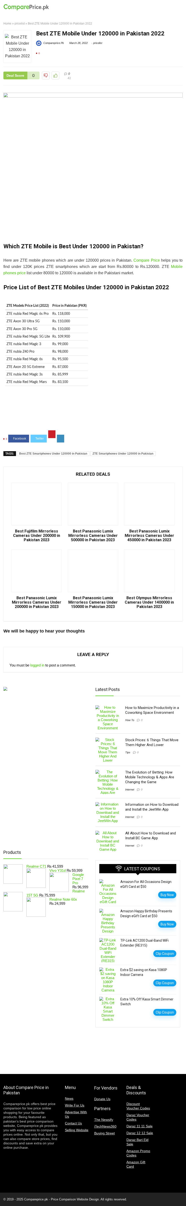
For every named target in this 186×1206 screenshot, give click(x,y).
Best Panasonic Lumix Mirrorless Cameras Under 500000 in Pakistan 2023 (93, 535)
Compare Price (146, 260)
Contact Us (73, 1123)
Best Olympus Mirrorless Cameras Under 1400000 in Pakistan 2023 (149, 602)
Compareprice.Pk (53, 43)
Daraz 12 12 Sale (139, 1133)
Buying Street (104, 1133)
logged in (37, 665)
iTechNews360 (105, 1126)
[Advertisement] (93, 412)
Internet (129, 789)
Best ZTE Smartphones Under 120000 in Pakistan (53, 453)
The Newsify (103, 1120)
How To (129, 720)
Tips (127, 752)
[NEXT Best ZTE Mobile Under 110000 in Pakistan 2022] (181, 1194)
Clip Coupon (165, 954)
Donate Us (102, 1099)
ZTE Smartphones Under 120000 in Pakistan (123, 453)
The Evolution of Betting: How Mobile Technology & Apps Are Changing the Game (149, 777)
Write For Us (74, 1105)
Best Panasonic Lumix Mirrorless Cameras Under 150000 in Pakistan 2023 (93, 602)
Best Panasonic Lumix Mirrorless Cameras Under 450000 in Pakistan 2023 (149, 535)
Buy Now (167, 895)
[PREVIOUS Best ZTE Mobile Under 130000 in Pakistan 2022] (5, 1194)
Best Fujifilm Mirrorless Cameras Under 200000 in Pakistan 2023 (36, 535)
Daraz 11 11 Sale (139, 1126)
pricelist (20, 23)
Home (7, 23)
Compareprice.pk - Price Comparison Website (56, 1199)
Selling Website (76, 1130)
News (69, 1098)
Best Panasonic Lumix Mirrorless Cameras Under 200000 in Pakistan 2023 (36, 602)
